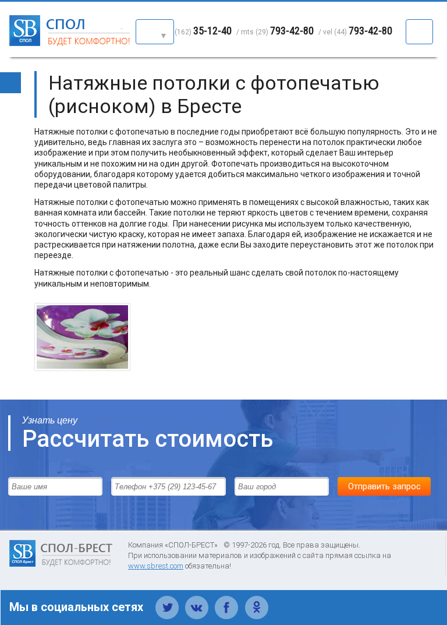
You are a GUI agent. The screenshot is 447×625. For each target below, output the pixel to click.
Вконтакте (197, 601)
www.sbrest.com (155, 566)
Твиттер (167, 601)
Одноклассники (256, 601)
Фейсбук (227, 601)
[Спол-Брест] (70, 43)
